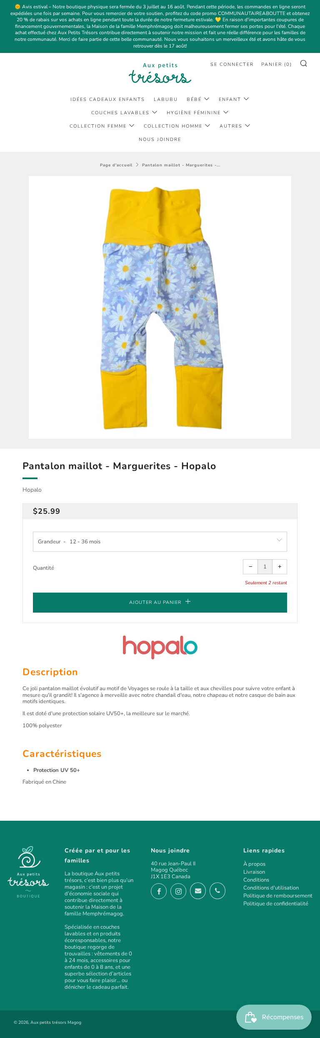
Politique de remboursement (277, 896)
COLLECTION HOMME (173, 126)
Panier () (276, 64)
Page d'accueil (116, 165)
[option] (160, 307)
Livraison (254, 872)
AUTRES (231, 126)
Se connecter (232, 64)
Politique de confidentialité (275, 903)
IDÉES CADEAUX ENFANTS (107, 99)
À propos (254, 864)
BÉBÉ (194, 99)
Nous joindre (160, 139)
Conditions (256, 880)
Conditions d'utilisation (271, 888)
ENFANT (230, 99)
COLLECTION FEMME (98, 126)
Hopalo (32, 490)
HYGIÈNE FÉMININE (194, 113)
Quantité (43, 568)
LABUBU (166, 99)
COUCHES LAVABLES (120, 113)
